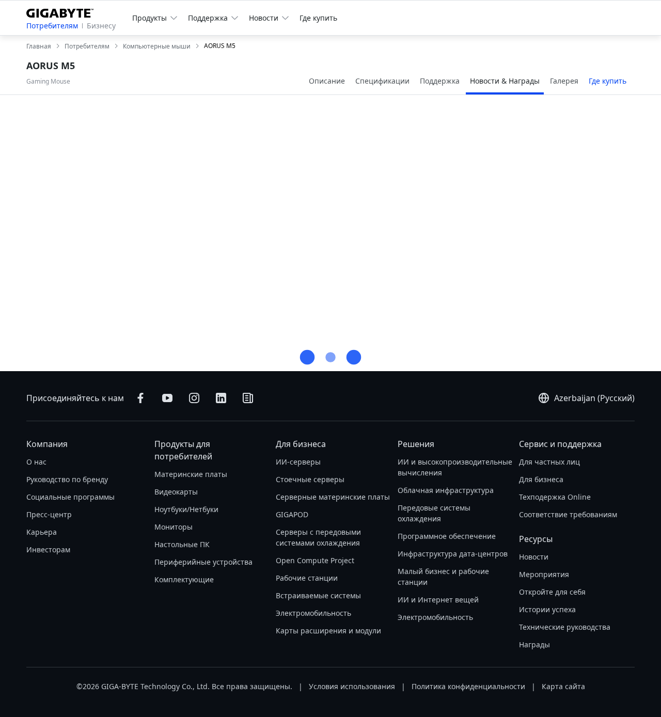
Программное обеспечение (447, 536)
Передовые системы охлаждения (434, 513)
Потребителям (52, 25)
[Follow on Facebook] (140, 398)
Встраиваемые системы (318, 595)
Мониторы (173, 527)
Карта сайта (563, 686)
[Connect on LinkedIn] (221, 398)
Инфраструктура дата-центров (453, 554)
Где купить (318, 18)
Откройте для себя (552, 592)
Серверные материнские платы (333, 497)
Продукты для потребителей (183, 450)
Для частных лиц (549, 462)
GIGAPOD (292, 514)
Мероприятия (544, 574)
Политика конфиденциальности (468, 686)
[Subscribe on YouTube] (167, 398)
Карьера (41, 532)
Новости (533, 557)
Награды (534, 644)
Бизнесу (101, 25)
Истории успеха (547, 609)
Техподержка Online (555, 497)
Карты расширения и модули (328, 630)
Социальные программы (70, 497)
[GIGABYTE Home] (63, 11)
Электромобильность (313, 613)
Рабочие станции (307, 578)
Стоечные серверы (310, 479)
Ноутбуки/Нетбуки (186, 509)
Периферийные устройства (203, 562)
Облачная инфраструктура (446, 490)
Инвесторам (48, 549)
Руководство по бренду (67, 479)
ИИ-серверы (298, 462)
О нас (36, 462)
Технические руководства (564, 627)
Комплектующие (184, 579)
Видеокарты (176, 492)
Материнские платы (190, 474)
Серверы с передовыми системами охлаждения (318, 537)
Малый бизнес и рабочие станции (443, 576)
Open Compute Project (315, 560)
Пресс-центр (49, 514)
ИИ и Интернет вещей (438, 599)
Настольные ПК (182, 544)
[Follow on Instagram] (194, 398)
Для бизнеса (301, 444)
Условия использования (352, 686)
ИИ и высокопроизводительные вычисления (455, 467)
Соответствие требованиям (568, 514)
